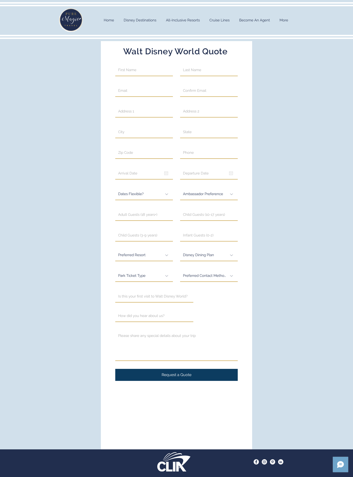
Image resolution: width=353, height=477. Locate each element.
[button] (140, 20)
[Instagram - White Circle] (264, 462)
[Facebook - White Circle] (256, 462)
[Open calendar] (166, 173)
